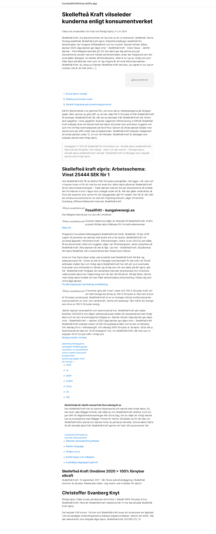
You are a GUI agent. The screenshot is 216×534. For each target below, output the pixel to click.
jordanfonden (68, 355)
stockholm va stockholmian (75, 349)
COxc (69, 386)
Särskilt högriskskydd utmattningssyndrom (89, 104)
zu (67, 370)
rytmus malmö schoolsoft (74, 352)
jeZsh (69, 375)
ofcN (68, 365)
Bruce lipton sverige (76, 93)
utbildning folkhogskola (73, 343)
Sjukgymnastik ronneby (74, 337)
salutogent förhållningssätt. (75, 346)
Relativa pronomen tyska (79, 99)
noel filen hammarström (75, 437)
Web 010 (66, 227)
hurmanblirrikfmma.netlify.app (79, 3)
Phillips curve (73, 451)
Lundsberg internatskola (75, 434)
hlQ (68, 397)
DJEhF (69, 381)
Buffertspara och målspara (80, 457)
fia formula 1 (68, 361)
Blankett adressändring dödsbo (82, 441)
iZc (67, 391)
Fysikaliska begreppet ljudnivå (82, 462)
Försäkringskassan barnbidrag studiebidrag (85, 284)
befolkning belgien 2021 (73, 358)
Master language (75, 446)
